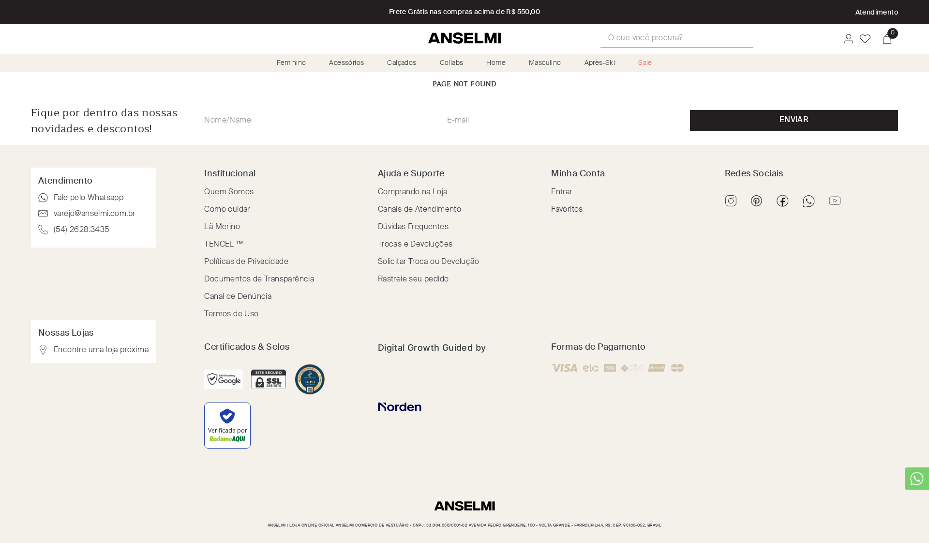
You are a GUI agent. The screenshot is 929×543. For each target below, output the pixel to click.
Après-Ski (599, 63)
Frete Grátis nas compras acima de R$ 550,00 (464, 12)
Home (496, 63)
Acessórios (346, 63)
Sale (645, 63)
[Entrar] (846, 38)
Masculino (545, 63)
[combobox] (676, 39)
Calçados (401, 63)
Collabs (452, 63)
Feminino (291, 63)
